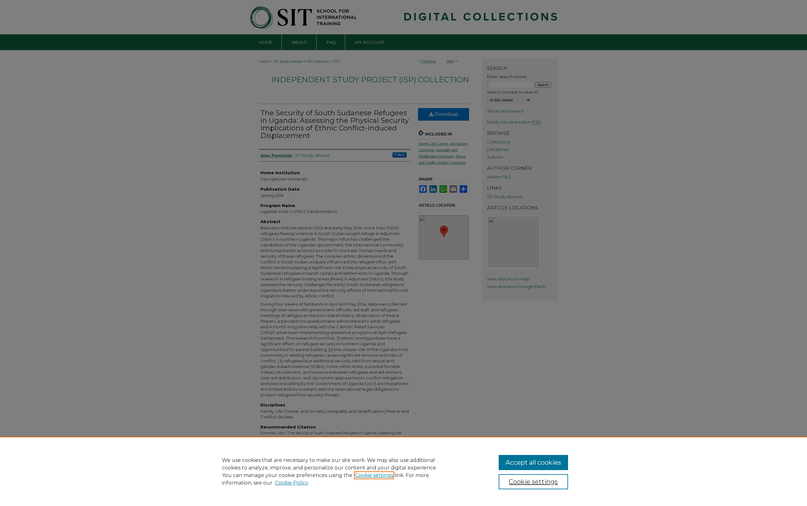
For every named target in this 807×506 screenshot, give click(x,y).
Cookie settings (374, 475)
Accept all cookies (533, 462)
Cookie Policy (291, 483)
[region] (403, 471)
